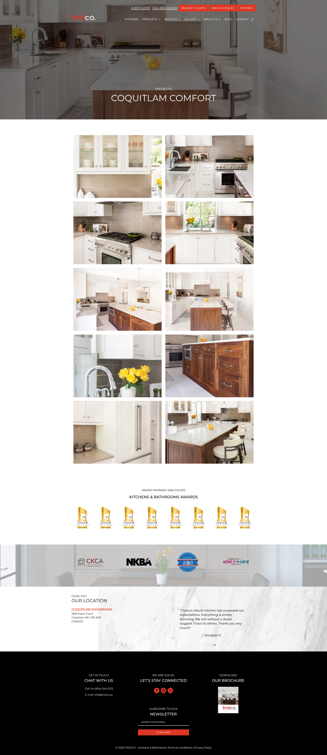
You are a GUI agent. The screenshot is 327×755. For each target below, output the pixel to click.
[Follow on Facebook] (156, 690)
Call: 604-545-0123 (164, 8)
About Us (210, 19)
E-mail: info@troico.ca (99, 694)
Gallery (190, 19)
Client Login (140, 8)
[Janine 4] (117, 397)
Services (170, 19)
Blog (228, 19)
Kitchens (131, 19)
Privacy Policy (203, 747)
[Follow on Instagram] (163, 690)
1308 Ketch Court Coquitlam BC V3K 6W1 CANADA (86, 617)
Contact (242, 19)
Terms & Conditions (180, 747)
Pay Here (246, 8)
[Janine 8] (117, 264)
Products (149, 19)
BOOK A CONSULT (223, 8)
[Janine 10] (117, 197)
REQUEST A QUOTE (194, 8)
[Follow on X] (170, 690)
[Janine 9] (209, 197)
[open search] (252, 19)
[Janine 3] (209, 397)
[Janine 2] (117, 463)
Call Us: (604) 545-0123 (99, 688)
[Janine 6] (117, 330)
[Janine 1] (209, 463)
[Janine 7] (209, 264)
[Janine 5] (209, 330)
